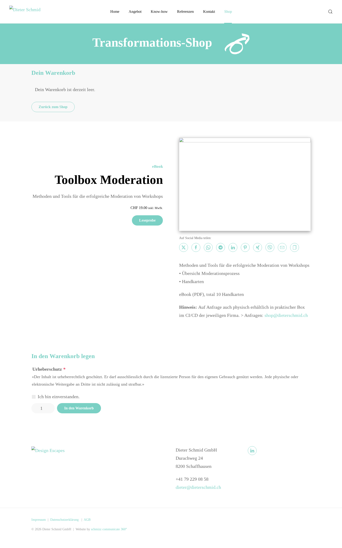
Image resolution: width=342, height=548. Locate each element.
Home (114, 12)
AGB (87, 519)
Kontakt (209, 12)
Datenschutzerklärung (65, 519)
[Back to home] (28, 11)
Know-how (159, 12)
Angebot (135, 12)
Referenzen (185, 12)
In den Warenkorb (79, 408)
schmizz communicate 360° (109, 529)
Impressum (38, 519)
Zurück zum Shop (53, 107)
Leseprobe (147, 220)
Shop (228, 12)
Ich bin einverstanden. (59, 396)
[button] (330, 11)
